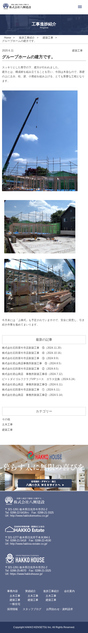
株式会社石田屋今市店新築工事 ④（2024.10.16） (32, 352)
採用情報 (12, 609)
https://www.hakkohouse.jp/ (26, 573)
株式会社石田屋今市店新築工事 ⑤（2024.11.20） (32, 347)
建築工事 (7, 429)
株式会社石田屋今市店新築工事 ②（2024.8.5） (31, 368)
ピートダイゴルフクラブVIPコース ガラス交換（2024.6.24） (39, 379)
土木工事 (7, 424)
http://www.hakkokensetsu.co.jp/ (29, 515)
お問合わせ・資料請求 (59, 609)
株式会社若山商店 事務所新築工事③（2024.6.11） (33, 384)
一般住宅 (15, 604)
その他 (6, 419)
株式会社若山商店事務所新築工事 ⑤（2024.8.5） (32, 363)
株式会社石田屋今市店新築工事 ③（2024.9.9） (31, 358)
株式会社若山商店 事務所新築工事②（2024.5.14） (33, 394)
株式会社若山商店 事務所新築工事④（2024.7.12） (33, 374)
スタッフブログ (32, 609)
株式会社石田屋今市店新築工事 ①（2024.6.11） (32, 389)
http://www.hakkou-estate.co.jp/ (28, 543)
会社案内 (69, 591)
